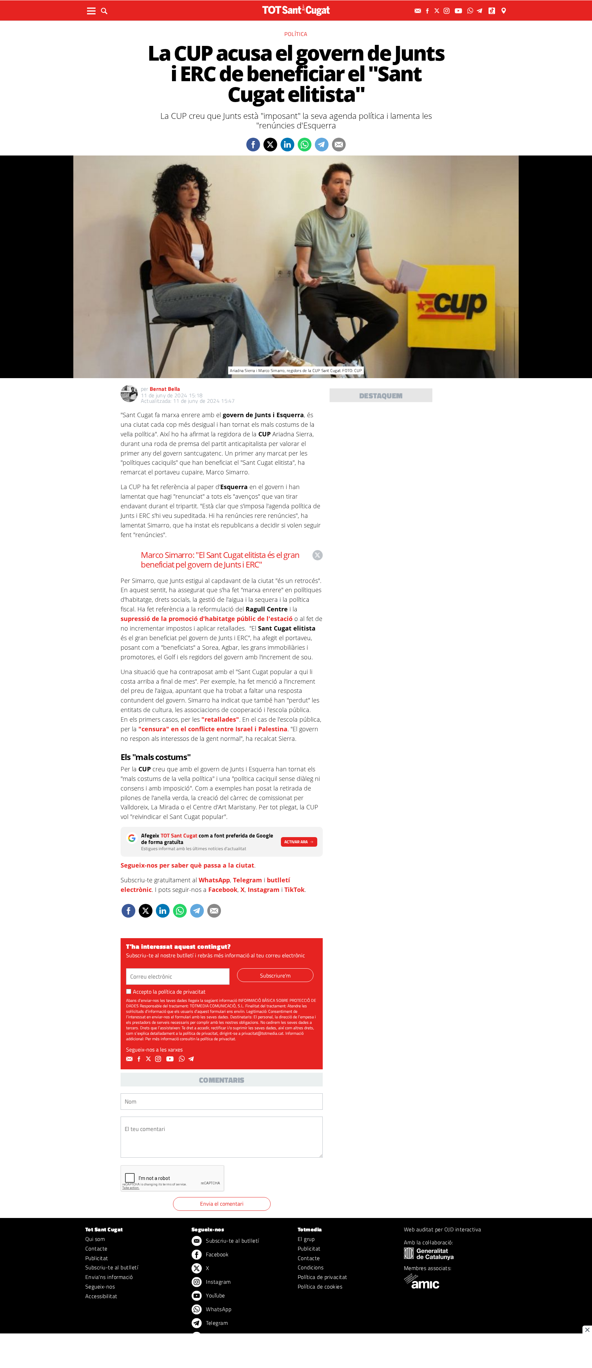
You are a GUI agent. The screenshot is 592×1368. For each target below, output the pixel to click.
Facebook (222, 889)
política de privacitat (182, 991)
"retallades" (220, 719)
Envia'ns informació (109, 1277)
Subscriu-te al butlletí (111, 1267)
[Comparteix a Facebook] (253, 144)
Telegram (247, 880)
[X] (438, 10)
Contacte (96, 1248)
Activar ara (296, 841)
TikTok (294, 889)
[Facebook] (428, 10)
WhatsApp (214, 880)
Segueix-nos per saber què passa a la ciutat (187, 865)
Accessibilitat (101, 1296)
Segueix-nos (100, 1286)
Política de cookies (320, 1286)
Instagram (264, 889)
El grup (306, 1239)
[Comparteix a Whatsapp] (304, 144)
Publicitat (96, 1258)
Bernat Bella (165, 388)
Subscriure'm (275, 975)
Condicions (311, 1267)
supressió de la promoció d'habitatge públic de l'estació (207, 618)
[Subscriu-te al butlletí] (419, 10)
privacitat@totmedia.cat (262, 1033)
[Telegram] (481, 10)
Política (296, 34)
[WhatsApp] (471, 10)
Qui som (95, 1239)
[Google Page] (504, 10)
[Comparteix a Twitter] (270, 144)
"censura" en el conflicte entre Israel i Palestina (212, 729)
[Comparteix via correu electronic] (339, 144)
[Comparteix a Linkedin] (287, 144)
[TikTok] (492, 10)
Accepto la (169, 991)
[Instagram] (447, 10)
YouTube (215, 1295)
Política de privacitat (322, 1277)
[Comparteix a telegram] (322, 144)
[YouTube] (459, 10)
